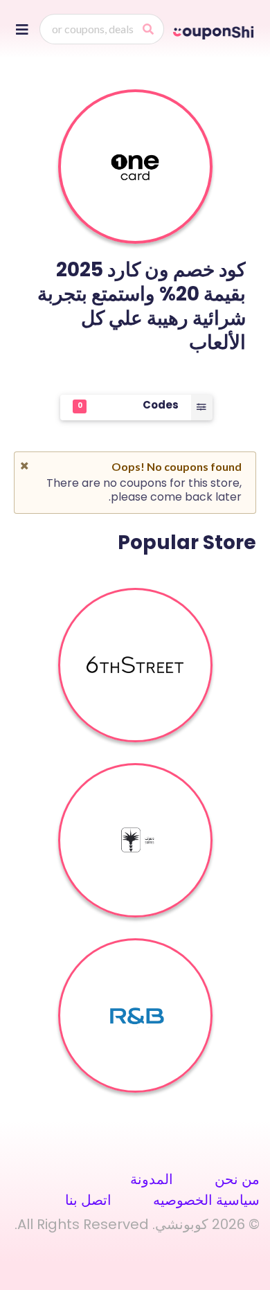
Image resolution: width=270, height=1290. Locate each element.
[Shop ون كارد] (135, 167)
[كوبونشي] (214, 30)
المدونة (151, 1179)
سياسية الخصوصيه (206, 1200)
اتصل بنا (88, 1200)
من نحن (237, 1179)
